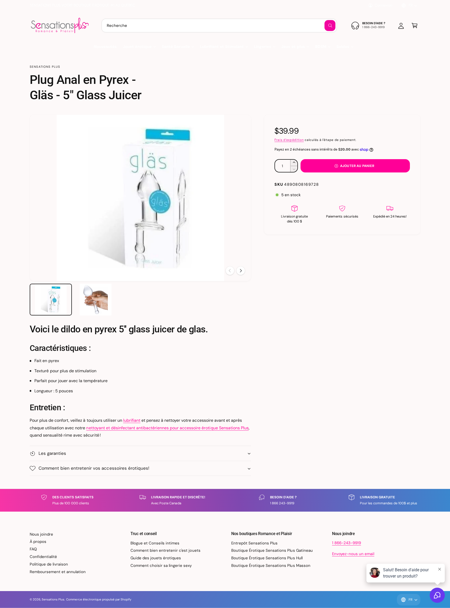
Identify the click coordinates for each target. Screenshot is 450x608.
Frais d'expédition (289, 140)
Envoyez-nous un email (353, 553)
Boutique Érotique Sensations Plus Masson (270, 565)
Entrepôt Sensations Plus (254, 543)
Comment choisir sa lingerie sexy (161, 565)
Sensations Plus (45, 67)
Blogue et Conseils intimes (154, 543)
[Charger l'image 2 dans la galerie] (95, 299)
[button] (414, 25)
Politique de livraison (49, 564)
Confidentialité (43, 556)
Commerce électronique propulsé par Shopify (98, 599)
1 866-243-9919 (346, 542)
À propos (38, 541)
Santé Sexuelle (176, 46)
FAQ (33, 549)
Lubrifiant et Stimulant (222, 46)
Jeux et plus (293, 46)
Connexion (383, 5)
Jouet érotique (137, 46)
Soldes (342, 46)
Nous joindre (41, 534)
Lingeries (262, 46)
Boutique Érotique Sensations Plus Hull (267, 558)
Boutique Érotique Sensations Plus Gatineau (272, 550)
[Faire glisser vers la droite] (240, 270)
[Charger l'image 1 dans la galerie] (51, 299)
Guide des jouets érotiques (155, 558)
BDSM (320, 46)
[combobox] (219, 25)
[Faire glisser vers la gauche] (230, 270)
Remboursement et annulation (58, 571)
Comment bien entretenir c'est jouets (165, 550)
